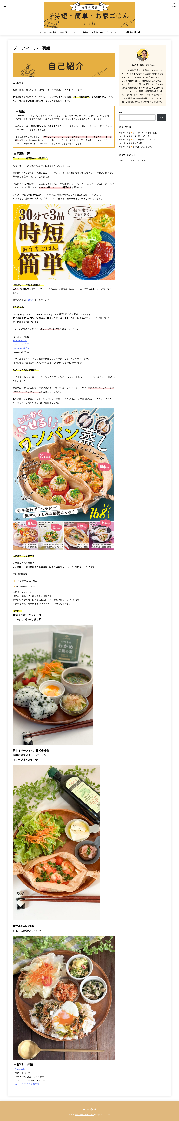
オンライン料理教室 (79, 32)
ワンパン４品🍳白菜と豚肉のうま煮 (134, 136)
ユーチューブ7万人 (22, 344)
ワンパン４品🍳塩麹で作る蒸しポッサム (136, 146)
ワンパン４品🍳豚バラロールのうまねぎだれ (138, 132)
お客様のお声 (97, 32)
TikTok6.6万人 (20, 340)
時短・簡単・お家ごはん (84, 1114)
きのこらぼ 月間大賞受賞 (27, 1084)
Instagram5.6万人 (21, 347)
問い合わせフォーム (115, 32)
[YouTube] (127, 32)
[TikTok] (139, 32)
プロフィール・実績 (47, 32)
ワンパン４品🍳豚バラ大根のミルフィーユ (137, 139)
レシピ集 (64, 32)
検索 (121, 112)
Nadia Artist (20, 1068)
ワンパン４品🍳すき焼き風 (130, 143)
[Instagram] (131, 32)
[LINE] (135, 32)
